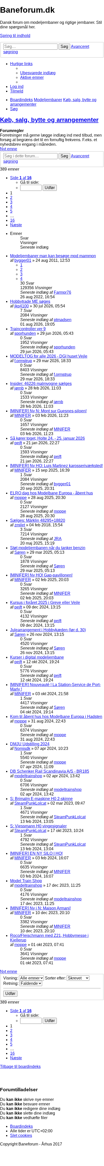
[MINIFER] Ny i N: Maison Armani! (40, 908)
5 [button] (11, 211)
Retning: (11, 983)
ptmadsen (62, 320)
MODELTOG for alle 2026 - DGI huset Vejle (48, 356)
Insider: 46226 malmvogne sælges (41, 383)
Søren (19, 552)
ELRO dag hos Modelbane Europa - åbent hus (51, 493)
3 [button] (11, 202)
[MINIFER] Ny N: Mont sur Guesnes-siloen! (48, 411)
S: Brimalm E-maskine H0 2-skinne (41, 799)
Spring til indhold (15, 35)
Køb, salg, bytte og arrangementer (49, 119)
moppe (20, 497)
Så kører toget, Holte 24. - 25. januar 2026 (47, 438)
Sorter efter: (56, 978)
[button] (21, 178)
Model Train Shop (26, 881)
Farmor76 (62, 292)
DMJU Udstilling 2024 (29, 744)
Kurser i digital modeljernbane (37, 657)
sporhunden (25, 333)
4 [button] (11, 207)
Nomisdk (22, 748)
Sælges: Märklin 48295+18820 (37, 520)
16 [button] (12, 220)
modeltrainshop (28, 776)
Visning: (11, 978)
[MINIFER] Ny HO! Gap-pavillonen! (41, 575)
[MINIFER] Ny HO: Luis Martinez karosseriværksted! (56, 466)
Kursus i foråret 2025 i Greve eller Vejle (45, 602)
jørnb (19, 388)
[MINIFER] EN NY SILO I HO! (36, 853)
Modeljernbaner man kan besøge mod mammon (53, 256)
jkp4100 (21, 306)
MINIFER (22, 415)
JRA (58, 538)
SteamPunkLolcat (30, 803)
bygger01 (22, 260)
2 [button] (11, 197)
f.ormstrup (23, 361)
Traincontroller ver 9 (28, 329)
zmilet (19, 525)
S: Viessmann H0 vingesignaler (38, 826)
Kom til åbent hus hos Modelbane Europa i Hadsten (56, 716)
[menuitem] (38, 73)
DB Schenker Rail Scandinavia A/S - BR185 (49, 771)
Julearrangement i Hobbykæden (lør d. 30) (48, 630)
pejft (18, 443)
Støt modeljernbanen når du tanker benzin (47, 548)
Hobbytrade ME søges (30, 301)
